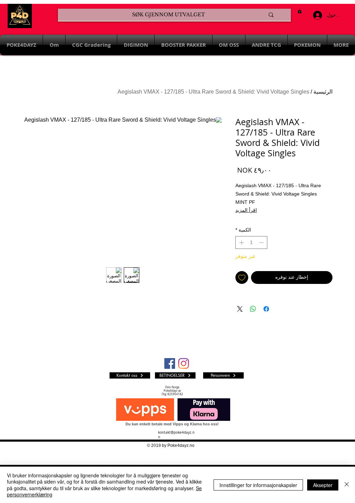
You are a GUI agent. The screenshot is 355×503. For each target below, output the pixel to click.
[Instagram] (183, 363)
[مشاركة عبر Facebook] (266, 309)
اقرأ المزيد (246, 210)
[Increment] (240, 242)
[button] (300, 11)
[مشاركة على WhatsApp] (253, 309)
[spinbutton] (251, 242)
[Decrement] (262, 242)
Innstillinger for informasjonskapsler (258, 485)
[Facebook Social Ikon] (169, 363)
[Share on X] (240, 309)
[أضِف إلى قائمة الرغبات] (241, 277)
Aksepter (322, 485)
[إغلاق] (347, 484)
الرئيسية (322, 92)
